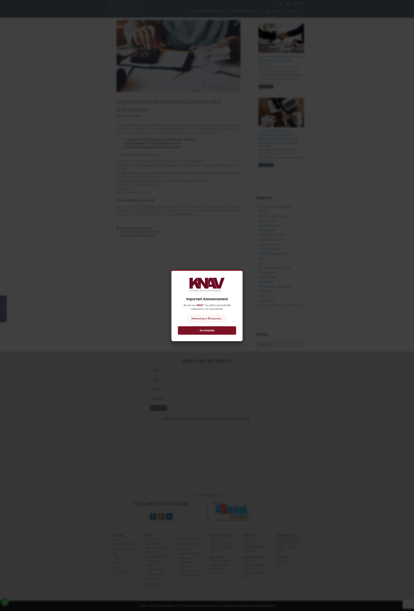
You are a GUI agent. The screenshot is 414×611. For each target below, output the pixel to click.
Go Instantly (207, 330)
